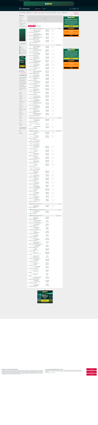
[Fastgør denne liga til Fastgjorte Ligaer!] (43, 28)
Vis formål (91, 374)
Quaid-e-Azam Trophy (22, 26)
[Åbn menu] (78, 9)
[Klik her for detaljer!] (45, 31)
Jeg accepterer (91, 369)
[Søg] (70, 9)
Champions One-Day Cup (22, 21)
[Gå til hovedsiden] (25, 9)
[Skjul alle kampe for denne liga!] (61, 28)
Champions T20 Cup (22, 23)
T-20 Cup (20, 19)
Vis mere (20, 89)
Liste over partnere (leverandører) (50, 372)
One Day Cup (21, 24)
